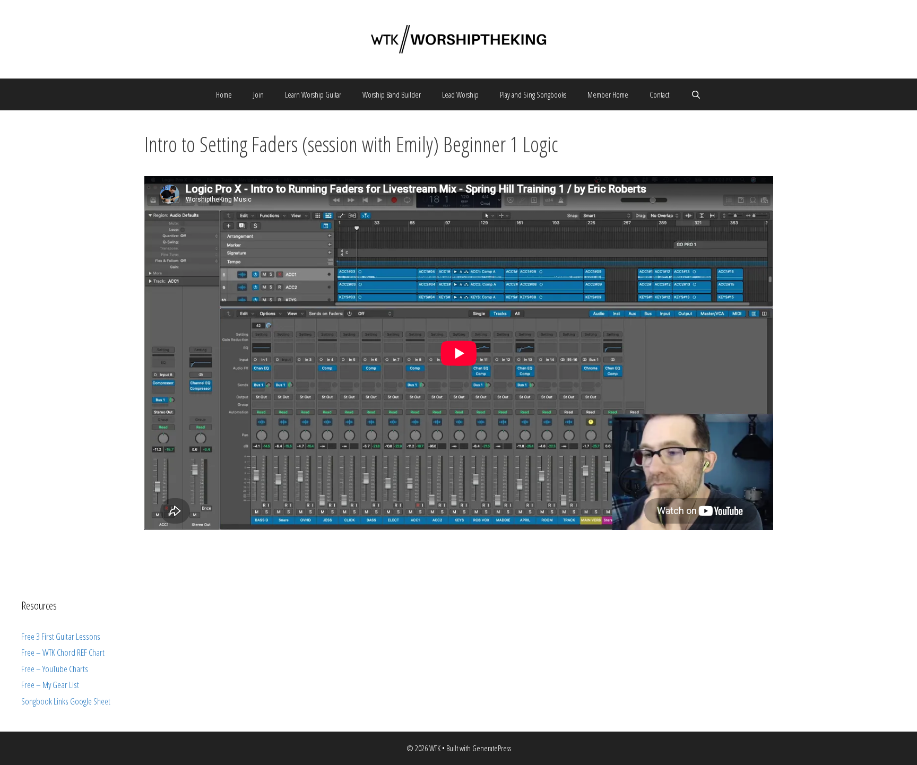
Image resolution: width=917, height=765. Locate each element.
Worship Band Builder (391, 94)
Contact (659, 94)
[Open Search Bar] (695, 94)
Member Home (607, 94)
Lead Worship (460, 94)
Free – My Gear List (50, 685)
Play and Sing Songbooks (533, 94)
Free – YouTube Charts (54, 669)
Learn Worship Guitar (313, 94)
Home (224, 94)
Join (258, 94)
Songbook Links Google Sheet (65, 701)
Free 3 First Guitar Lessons (60, 636)
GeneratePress (491, 748)
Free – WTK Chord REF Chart (63, 652)
